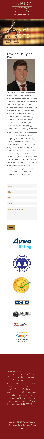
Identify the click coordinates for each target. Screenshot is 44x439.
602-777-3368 (22, 11)
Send (11, 227)
